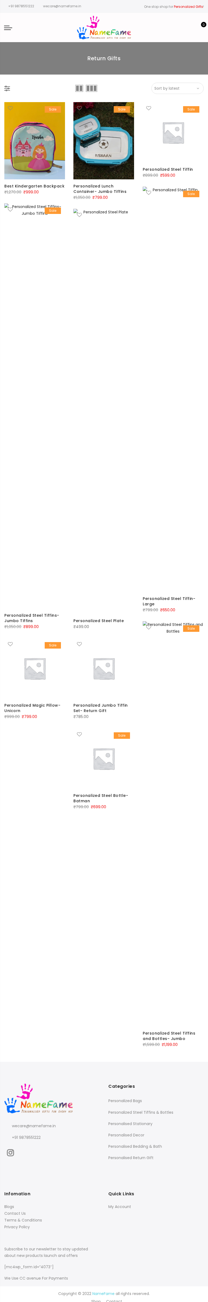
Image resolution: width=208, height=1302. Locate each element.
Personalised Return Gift (131, 1157)
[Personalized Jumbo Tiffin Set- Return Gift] (103, 668)
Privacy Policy (17, 1227)
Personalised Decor (126, 1135)
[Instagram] (11, 1151)
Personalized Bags (125, 1100)
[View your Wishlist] (191, 27)
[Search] (174, 27)
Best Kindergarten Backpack (34, 186)
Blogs (9, 1206)
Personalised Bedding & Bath (135, 1146)
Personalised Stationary (130, 1123)
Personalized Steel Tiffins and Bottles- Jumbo (169, 1036)
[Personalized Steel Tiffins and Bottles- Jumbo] (173, 823)
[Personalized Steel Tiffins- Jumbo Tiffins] (34, 406)
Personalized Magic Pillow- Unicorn (32, 708)
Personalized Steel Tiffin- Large (169, 601)
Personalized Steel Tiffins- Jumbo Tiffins (31, 618)
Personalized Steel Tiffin (168, 169)
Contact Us (15, 1213)
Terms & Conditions (23, 1220)
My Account (119, 1206)
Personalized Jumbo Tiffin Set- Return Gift (100, 708)
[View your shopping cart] (199, 27)
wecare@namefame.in (34, 1126)
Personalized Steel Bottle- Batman (100, 798)
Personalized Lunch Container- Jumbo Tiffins (99, 188)
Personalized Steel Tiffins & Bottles (140, 1112)
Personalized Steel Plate (98, 620)
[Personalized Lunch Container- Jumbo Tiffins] (103, 140)
